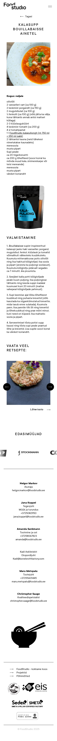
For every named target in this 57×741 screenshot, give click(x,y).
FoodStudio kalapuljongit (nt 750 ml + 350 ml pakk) (28, 134)
